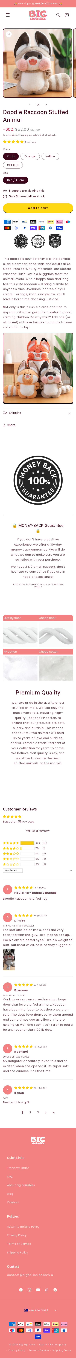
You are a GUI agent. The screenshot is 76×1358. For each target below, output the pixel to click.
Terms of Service (19, 1244)
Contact (13, 1202)
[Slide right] (46, 104)
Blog (10, 1194)
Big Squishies (27, 1344)
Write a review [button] (38, 831)
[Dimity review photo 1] (9, 959)
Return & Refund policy (53, 1344)
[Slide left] (30, 104)
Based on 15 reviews (18, 822)
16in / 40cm (15, 180)
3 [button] (38, 1112)
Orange (30, 156)
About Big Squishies (21, 1185)
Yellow (50, 156)
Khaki (11, 156)
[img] (24, 887)
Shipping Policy (17, 1252)
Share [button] (11, 425)
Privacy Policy (17, 1235)
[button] (8, 15)
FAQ (10, 1177)
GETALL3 (13, 165)
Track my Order (18, 1168)
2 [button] (30, 1112)
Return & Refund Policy (23, 1227)
